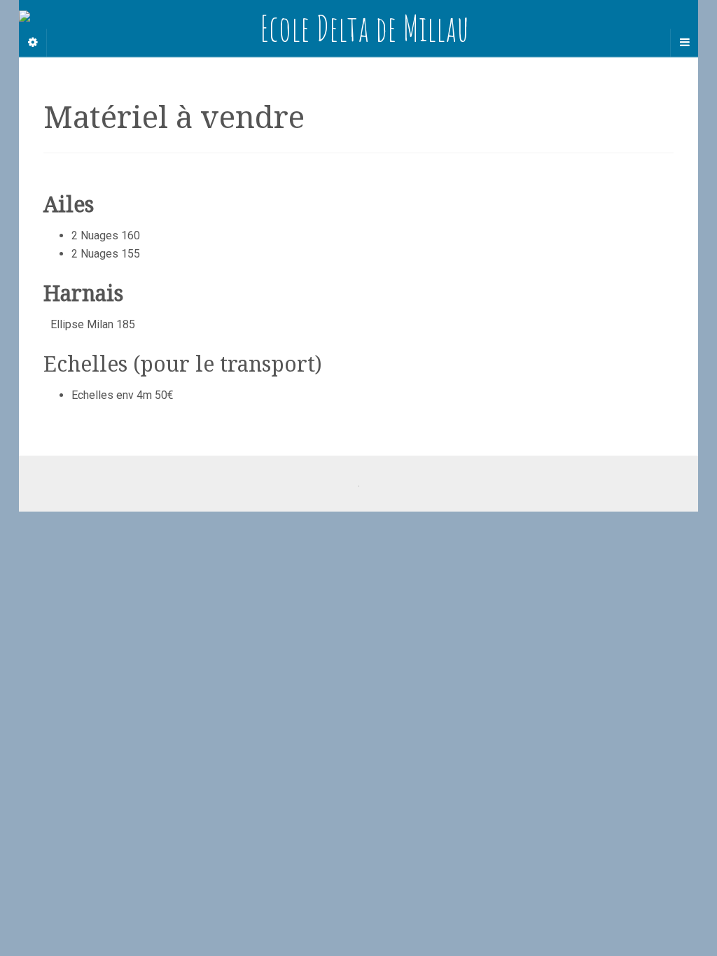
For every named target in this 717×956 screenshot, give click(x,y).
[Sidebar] (33, 43)
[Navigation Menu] (684, 43)
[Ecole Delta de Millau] (358, 27)
